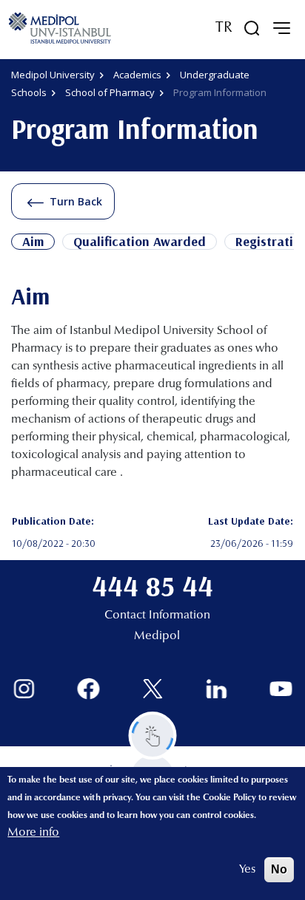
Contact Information (157, 615)
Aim (33, 241)
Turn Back (76, 201)
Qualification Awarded (139, 241)
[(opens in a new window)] (24, 689)
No (279, 869)
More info (33, 833)
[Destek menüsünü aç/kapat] (153, 736)
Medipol (157, 636)
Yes (247, 870)
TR (223, 28)
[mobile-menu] (281, 28)
